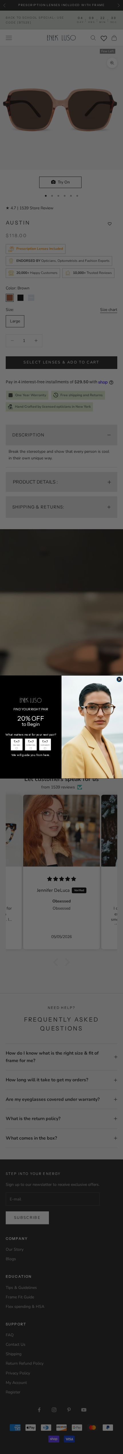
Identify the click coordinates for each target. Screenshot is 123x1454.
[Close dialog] (119, 679)
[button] (16, 744)
